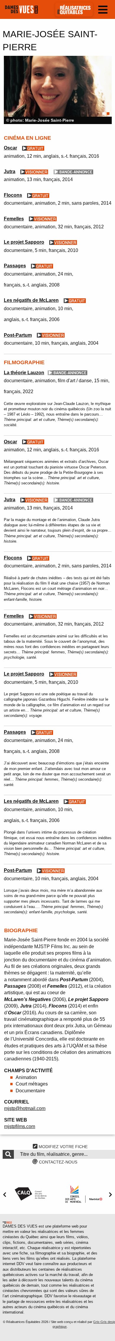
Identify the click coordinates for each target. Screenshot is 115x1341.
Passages (15, 265)
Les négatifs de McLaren (31, 300)
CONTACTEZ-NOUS (57, 1162)
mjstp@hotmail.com (24, 1108)
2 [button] (108, 113)
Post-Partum (18, 335)
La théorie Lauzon (24, 372)
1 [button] (103, 113)
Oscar (10, 147)
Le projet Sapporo (24, 242)
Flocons (13, 195)
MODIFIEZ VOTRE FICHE (62, 1146)
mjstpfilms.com (19, 1126)
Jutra (9, 171)
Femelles (14, 218)
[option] (58, 90)
